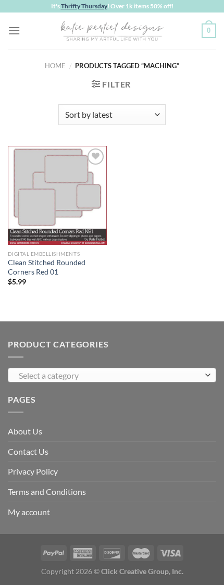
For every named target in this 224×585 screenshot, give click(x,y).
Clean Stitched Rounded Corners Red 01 (46, 267)
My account (29, 512)
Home (55, 65)
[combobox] (112, 375)
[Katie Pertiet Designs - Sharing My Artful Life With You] (112, 31)
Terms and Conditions (47, 491)
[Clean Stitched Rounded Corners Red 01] (57, 195)
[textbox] (109, 375)
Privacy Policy (33, 471)
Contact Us (28, 451)
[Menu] (14, 30)
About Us (25, 431)
